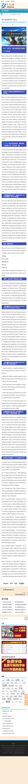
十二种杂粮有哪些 (6, 721)
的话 (9, 698)
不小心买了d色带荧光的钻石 (8, 609)
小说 (7, 688)
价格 (17, 680)
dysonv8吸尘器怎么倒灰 (8, 718)
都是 (8, 701)
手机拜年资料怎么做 (20, 594)
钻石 (13, 702)
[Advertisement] (14, 770)
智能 (23, 691)
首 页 (2, 1)
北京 (20, 683)
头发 (16, 686)
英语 (4, 51)
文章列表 (6, 14)
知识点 (12, 1)
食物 (20, 702)
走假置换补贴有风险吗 (20, 604)
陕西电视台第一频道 (7, 711)
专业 (3, 680)
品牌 (4, 685)
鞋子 (16, 702)
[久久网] (14, 5)
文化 (7, 691)
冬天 (12, 683)
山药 (12, 688)
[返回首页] (26, 696)
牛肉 (7, 696)
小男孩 (14, 754)
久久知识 (7, 1)
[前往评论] (26, 699)
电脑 (15, 696)
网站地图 (9, 747)
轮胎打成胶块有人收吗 (7, 726)
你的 (3, 683)
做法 (7, 683)
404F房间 (4, 713)
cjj (5, 24)
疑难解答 (13, 747)
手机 (21, 688)
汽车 (18, 694)
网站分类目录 (22, 745)
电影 (11, 696)
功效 (16, 683)
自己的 (16, 699)
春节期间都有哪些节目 (8, 589)
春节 (6, 48)
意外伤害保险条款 (19, 602)
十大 (23, 683)
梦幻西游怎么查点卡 (7, 612)
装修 (21, 699)
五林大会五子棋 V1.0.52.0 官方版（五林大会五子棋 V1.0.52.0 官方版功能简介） (21, 612)
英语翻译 (6, 143)
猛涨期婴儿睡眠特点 (7, 716)
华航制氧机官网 (6, 728)
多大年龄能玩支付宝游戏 (21, 607)
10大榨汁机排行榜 (6, 602)
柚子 (8, 693)
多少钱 (11, 685)
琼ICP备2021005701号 (20, 747)
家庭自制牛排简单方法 (20, 609)
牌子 (3, 696)
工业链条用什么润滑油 (7, 731)
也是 (12, 680)
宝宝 (3, 688)
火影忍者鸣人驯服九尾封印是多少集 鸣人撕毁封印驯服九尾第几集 (8, 607)
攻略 (3, 691)
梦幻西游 (12, 694)
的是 (4, 699)
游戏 (22, 693)
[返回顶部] (26, 703)
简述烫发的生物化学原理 (8, 733)
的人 (20, 696)
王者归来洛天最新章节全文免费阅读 (8, 604)
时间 (11, 691)
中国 (7, 680)
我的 (16, 688)
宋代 (20, 686)
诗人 (3, 702)
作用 (22, 680)
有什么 (3, 693)
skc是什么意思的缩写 (7, 723)
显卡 (19, 691)
